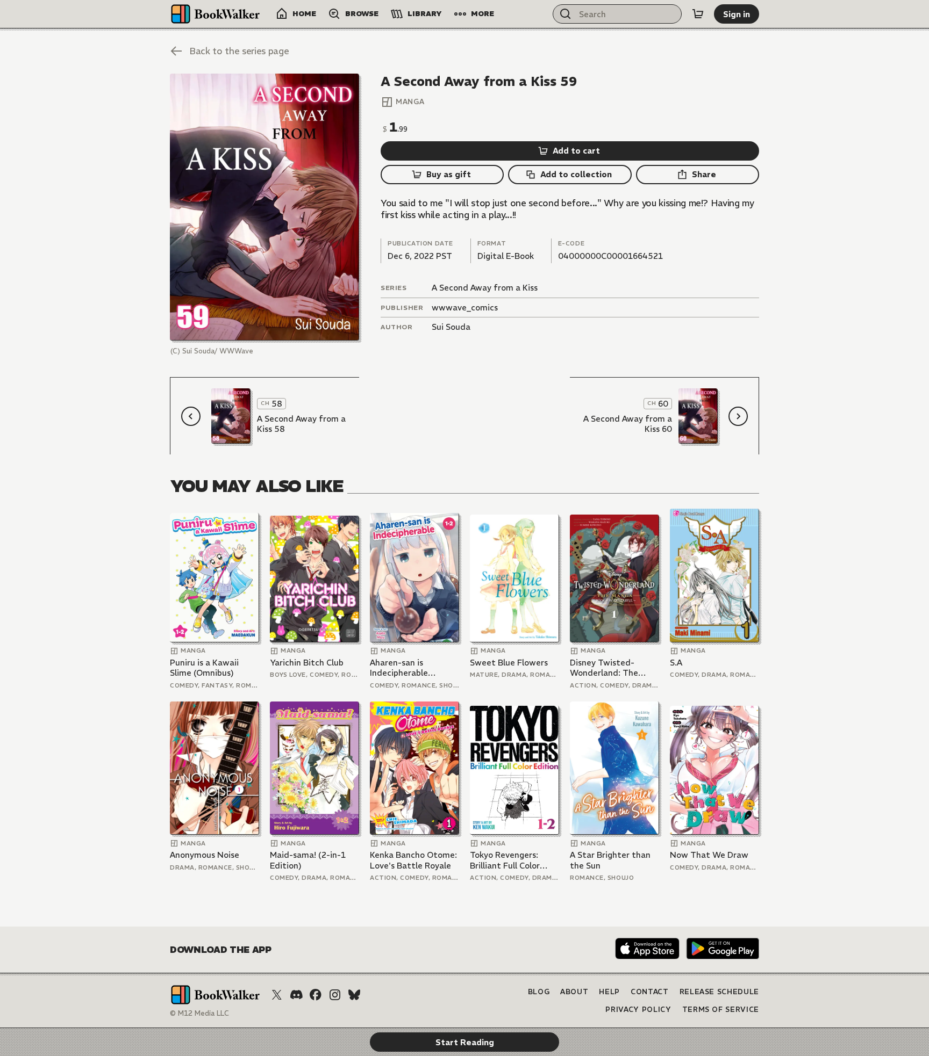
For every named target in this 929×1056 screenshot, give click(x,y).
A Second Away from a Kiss (485, 288)
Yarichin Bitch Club (307, 662)
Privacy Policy (638, 1009)
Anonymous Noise (204, 855)
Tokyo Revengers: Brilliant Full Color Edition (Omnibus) (505, 860)
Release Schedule (719, 991)
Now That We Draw (709, 855)
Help (609, 991)
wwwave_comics (465, 307)
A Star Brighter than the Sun (610, 860)
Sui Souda (451, 327)
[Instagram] (334, 994)
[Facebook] (315, 994)
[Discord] (296, 994)
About (574, 991)
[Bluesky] (354, 994)
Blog (539, 991)
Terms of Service (720, 1009)
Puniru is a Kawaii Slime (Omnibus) (204, 667)
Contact (650, 991)
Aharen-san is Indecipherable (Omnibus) (399, 667)
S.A (676, 662)
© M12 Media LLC (199, 1013)
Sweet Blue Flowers (509, 662)
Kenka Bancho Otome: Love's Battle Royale (413, 860)
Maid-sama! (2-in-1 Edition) (308, 860)
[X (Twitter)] (276, 994)
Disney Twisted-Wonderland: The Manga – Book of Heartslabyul (604, 667)
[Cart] (698, 14)
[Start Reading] (264, 207)
